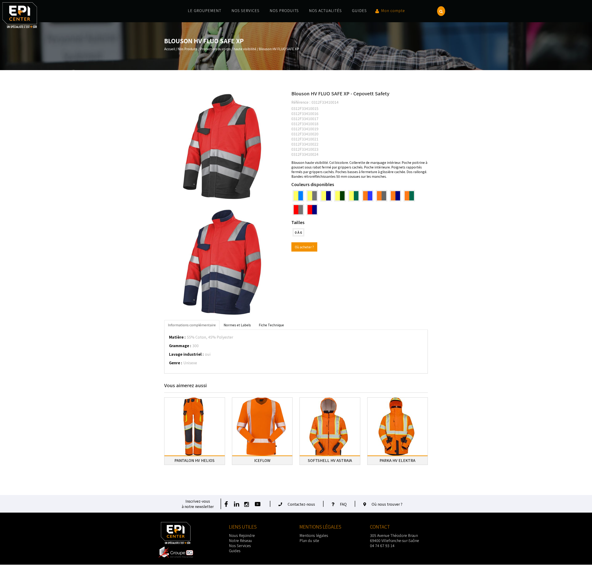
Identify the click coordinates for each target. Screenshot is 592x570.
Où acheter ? (304, 247)
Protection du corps (215, 49)
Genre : (175, 362)
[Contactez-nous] (281, 504)
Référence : (300, 102)
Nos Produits (187, 49)
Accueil (169, 49)
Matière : (177, 337)
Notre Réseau (240, 540)
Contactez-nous (301, 504)
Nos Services (240, 545)
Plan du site (309, 540)
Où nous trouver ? (387, 504)
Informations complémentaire (192, 325)
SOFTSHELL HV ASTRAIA (330, 460)
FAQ (343, 504)
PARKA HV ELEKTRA (397, 460)
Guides (234, 550)
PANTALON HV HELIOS (194, 460)
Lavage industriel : (186, 354)
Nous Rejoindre (242, 535)
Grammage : (180, 345)
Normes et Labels (237, 325)
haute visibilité (244, 49)
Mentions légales (313, 535)
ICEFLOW (262, 460)
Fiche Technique (271, 325)
